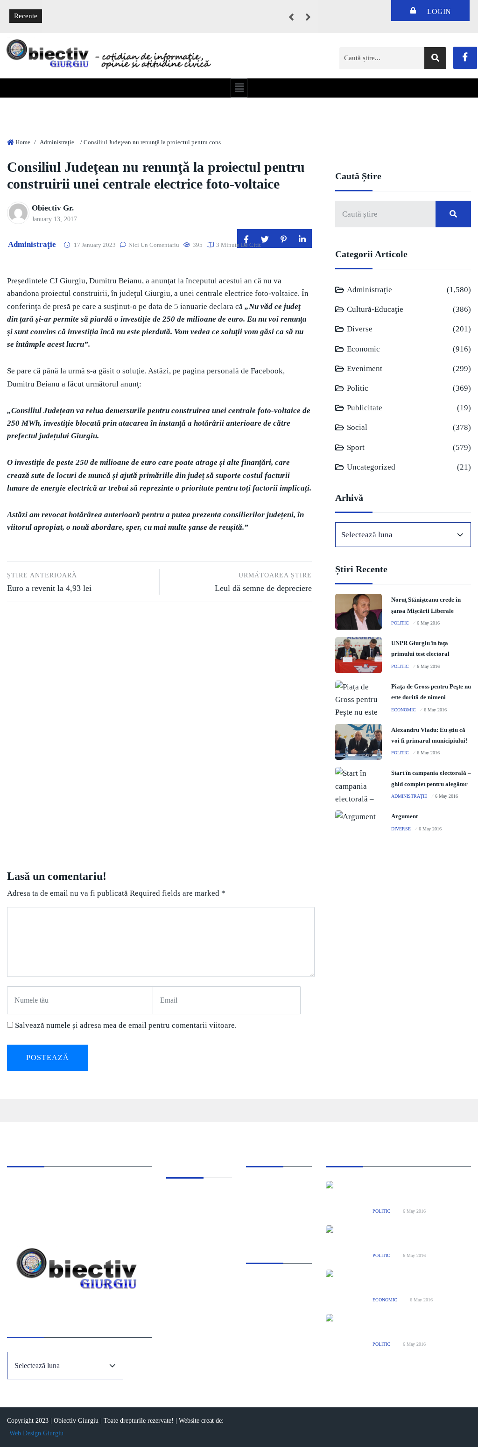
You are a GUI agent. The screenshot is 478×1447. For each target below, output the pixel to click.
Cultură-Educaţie (375, 309)
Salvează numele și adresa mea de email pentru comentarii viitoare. (126, 1025)
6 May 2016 (428, 622)
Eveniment (364, 368)
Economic (363, 348)
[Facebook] (465, 58)
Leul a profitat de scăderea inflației (99, 9)
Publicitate (364, 407)
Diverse (360, 328)
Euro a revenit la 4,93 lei (49, 582)
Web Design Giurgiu (36, 1433)
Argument (404, 816)
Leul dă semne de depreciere (263, 582)
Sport (356, 447)
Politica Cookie (268, 1187)
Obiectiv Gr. (53, 208)
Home (22, 142)
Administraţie (57, 142)
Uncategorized (371, 467)
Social (357, 427)
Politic (357, 388)
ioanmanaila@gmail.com (43, 1213)
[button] (239, 87)
